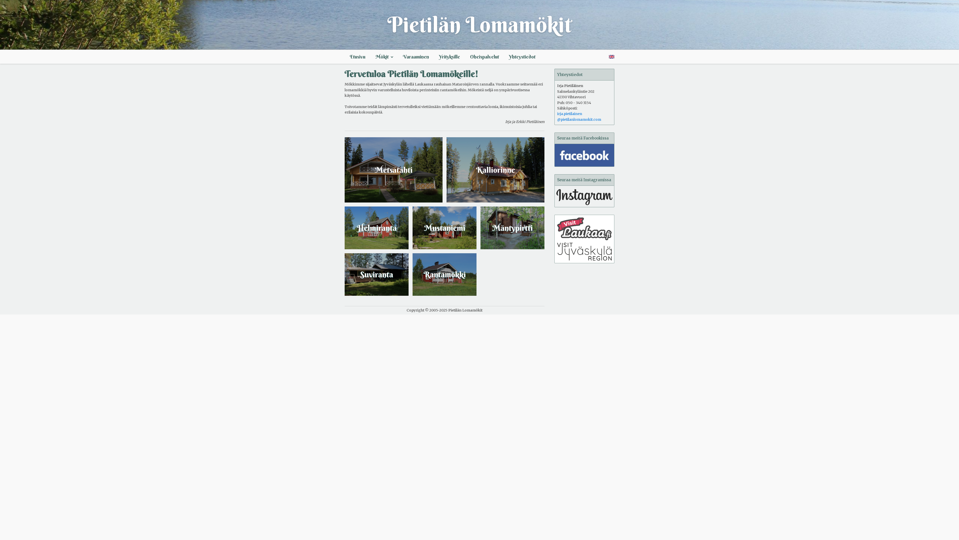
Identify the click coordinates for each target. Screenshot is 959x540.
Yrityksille (449, 57)
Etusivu (357, 57)
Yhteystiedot (522, 57)
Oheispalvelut (484, 57)
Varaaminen (416, 57)
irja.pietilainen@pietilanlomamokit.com (579, 117)
